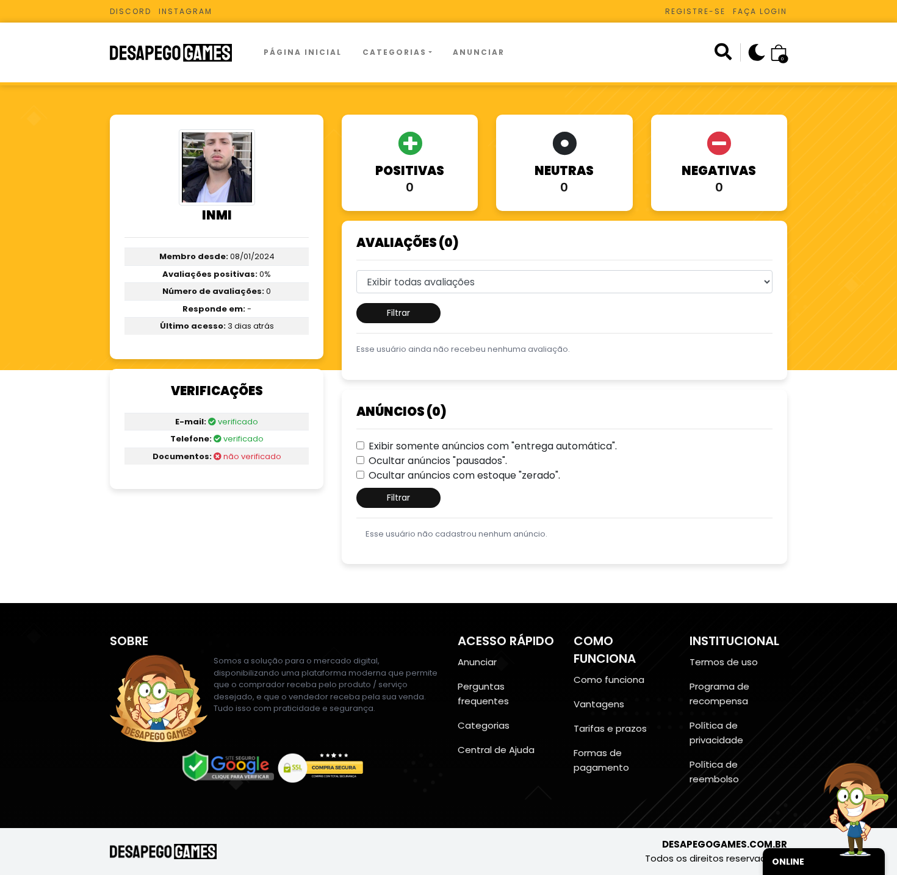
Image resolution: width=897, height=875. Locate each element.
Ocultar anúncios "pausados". (438, 461)
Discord (130, 11)
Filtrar (398, 313)
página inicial (303, 52)
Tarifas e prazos (610, 728)
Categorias (394, 52)
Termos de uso (724, 661)
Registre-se (695, 11)
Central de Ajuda (496, 749)
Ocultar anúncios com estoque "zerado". (464, 475)
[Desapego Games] (179, 53)
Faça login (760, 11)
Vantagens (599, 704)
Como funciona (609, 679)
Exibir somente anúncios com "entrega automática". (493, 446)
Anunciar (479, 52)
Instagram (185, 11)
